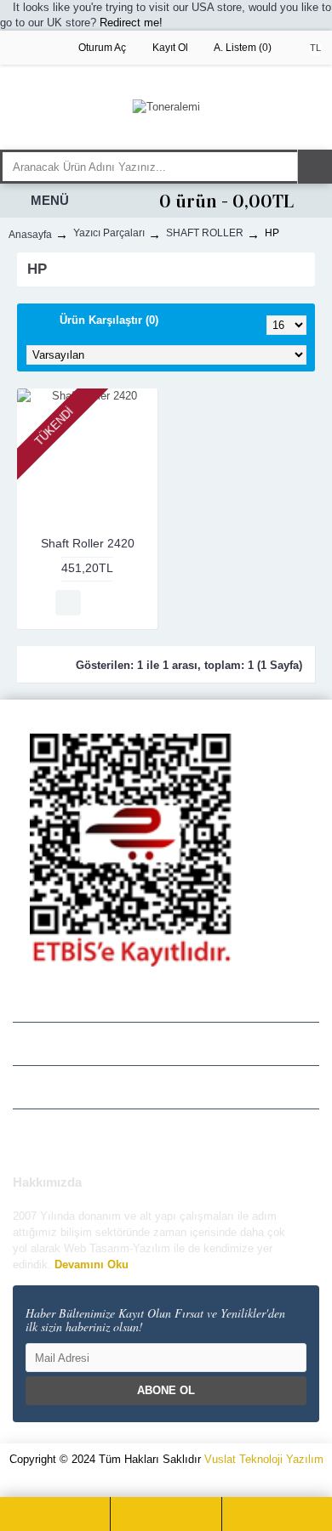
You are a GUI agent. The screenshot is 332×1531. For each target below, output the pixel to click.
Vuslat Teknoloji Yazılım (263, 1459)
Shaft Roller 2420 (88, 543)
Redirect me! (131, 22)
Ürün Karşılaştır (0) (109, 320)
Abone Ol (166, 1390)
